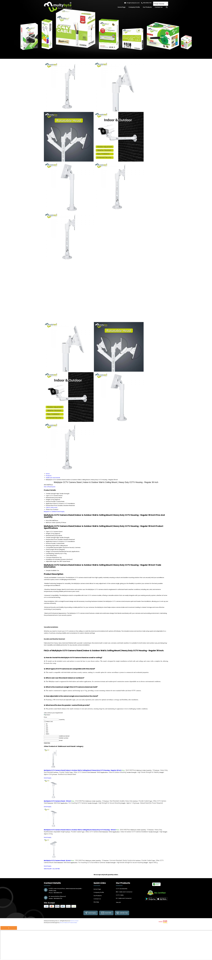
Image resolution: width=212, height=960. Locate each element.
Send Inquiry (60, 511)
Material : (96, 772)
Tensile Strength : (142, 772)
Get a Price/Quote (49, 487)
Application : (113, 772)
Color (47, 555)
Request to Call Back (50, 511)
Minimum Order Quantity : (145, 770)
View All (118, 902)
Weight (48, 533)
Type (47, 531)
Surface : (61, 772)
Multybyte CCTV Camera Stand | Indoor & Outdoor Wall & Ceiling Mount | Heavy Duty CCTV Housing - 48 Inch (80, 830)
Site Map (96, 902)
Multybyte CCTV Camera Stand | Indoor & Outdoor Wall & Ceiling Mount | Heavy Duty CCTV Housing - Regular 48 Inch (82, 770)
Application (49, 541)
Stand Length (50, 549)
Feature (48, 539)
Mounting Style (50, 545)
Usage (48, 551)
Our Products (147, 7)
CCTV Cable (120, 895)
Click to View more (51, 507)
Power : (64, 774)
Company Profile (134, 7)
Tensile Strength (51, 537)
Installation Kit (50, 559)
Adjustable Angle (51, 561)
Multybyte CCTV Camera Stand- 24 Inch (57, 860)
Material (48, 535)
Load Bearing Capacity (53, 553)
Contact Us (158, 7)
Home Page (121, 7)
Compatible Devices (52, 547)
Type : (80, 772)
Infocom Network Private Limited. (68, 922)
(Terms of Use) (74, 921)
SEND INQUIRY (48, 869)
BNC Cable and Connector (124, 892)
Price (47, 520)
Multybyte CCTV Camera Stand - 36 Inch (57, 801)
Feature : (118, 801)
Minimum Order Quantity (53, 522)
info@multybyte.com (133, 3)
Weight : (128, 803)
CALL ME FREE (56, 869)
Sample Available (51, 570)
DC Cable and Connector (124, 898)
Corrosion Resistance (52, 557)
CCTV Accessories (121, 888)
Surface (48, 543)
